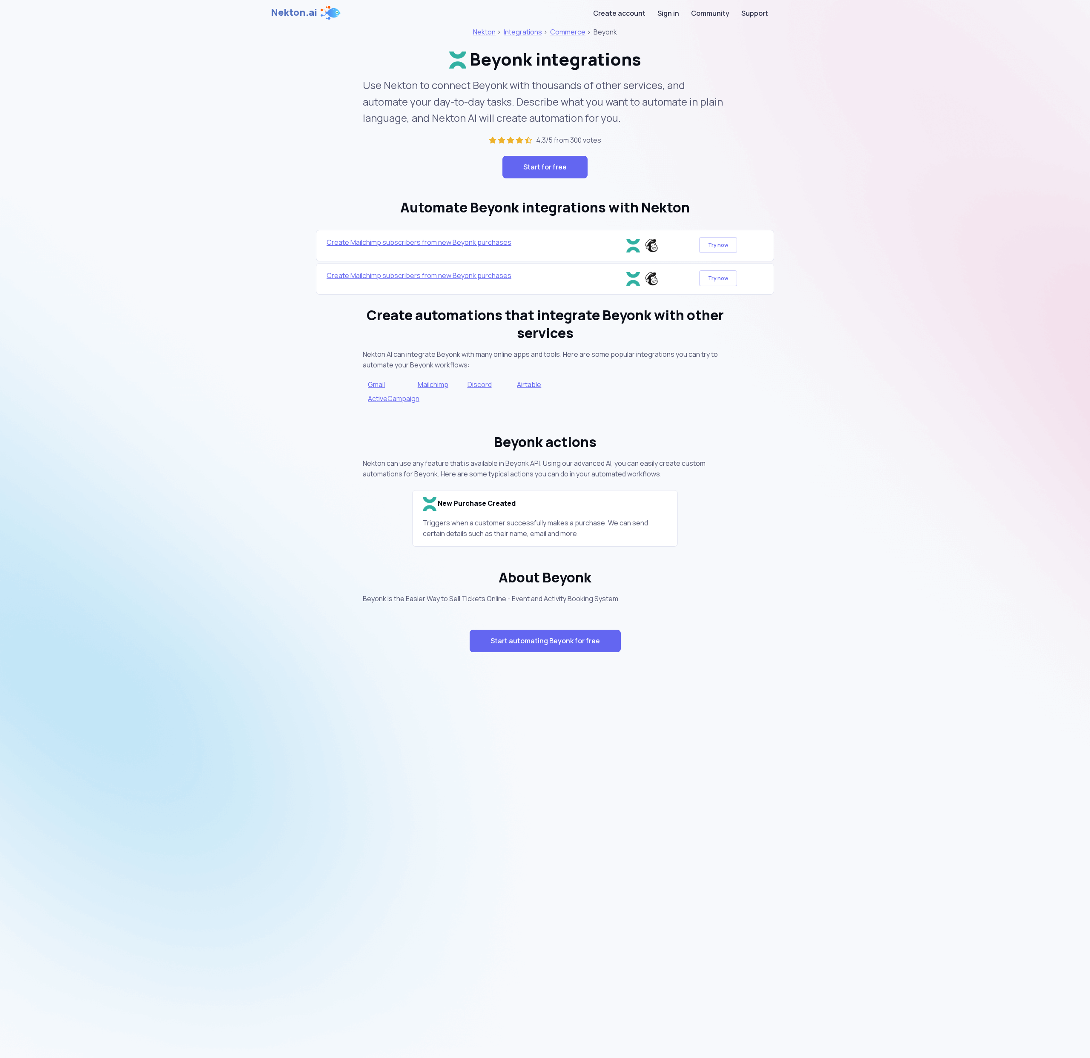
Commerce (567, 32)
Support (754, 13)
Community (710, 13)
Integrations (523, 32)
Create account (619, 13)
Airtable (529, 384)
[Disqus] (545, 810)
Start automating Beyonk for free (545, 640)
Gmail (376, 384)
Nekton (484, 32)
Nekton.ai (294, 12)
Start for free (545, 167)
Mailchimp (433, 384)
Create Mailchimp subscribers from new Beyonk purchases (419, 242)
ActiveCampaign (393, 398)
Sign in (668, 13)
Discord (480, 384)
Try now (718, 245)
